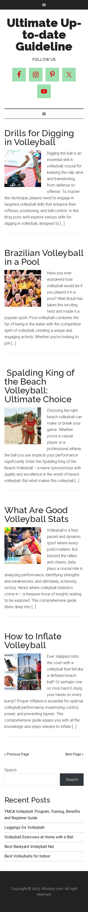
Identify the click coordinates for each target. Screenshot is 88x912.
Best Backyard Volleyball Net (29, 846)
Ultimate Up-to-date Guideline (44, 34)
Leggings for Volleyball (24, 827)
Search (10, 770)
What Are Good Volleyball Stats (36, 514)
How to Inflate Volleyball (33, 640)
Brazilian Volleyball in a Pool (43, 257)
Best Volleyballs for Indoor (27, 856)
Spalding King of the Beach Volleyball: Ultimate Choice (39, 385)
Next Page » (74, 754)
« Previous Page (16, 754)
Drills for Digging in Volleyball (39, 137)
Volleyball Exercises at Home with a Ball (38, 837)
